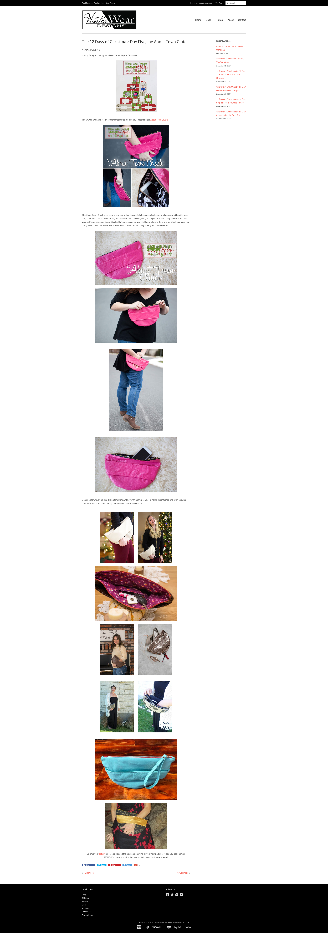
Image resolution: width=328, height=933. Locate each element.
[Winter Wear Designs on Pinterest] (172, 895)
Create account (205, 3)
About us (85, 908)
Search (85, 901)
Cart (220, 3)
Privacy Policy (87, 915)
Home (198, 19)
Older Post (89, 872)
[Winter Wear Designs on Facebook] (167, 895)
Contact (242, 19)
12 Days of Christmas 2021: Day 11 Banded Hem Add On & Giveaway (231, 74)
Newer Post (182, 872)
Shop (209, 19)
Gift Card (85, 898)
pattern (102, 853)
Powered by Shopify (181, 922)
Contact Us (86, 911)
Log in (192, 3)
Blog (220, 20)
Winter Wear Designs (163, 922)
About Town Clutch (159, 119)
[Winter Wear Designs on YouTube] (181, 895)
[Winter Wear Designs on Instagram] (176, 895)
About (231, 19)
